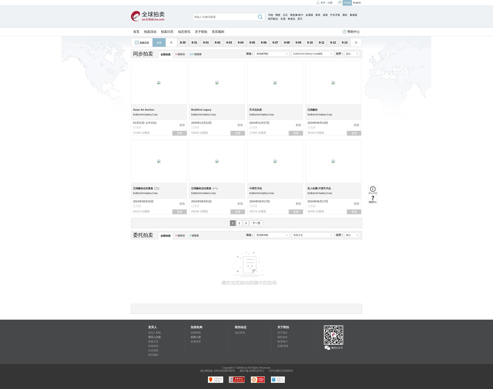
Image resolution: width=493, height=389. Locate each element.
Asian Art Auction (143, 109)
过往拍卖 (153, 350)
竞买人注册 (154, 337)
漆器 (325, 14)
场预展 (195, 54)
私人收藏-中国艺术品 (319, 188)
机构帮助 (196, 332)
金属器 (309, 14)
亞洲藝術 (313, 109)
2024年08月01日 (201, 201)
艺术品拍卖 (255, 109)
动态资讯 (184, 31)
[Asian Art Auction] (158, 82)
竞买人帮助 (154, 332)
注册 (330, 2)
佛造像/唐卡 (296, 14)
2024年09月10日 (318, 122)
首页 (136, 31)
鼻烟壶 (353, 14)
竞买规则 (218, 31)
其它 (300, 18)
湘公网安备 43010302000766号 (217, 370)
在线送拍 (153, 345)
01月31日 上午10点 (145, 122)
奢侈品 (291, 18)
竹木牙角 (335, 14)
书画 (270, 14)
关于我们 (283, 332)
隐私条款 (283, 337)
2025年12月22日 (201, 122)
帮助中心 (353, 31)
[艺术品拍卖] (275, 82)
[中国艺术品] (275, 161)
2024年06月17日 (259, 201)
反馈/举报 (283, 345)
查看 (179, 133)
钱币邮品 (273, 18)
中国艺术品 (255, 188)
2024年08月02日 (143, 201)
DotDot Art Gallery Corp (145, 114)
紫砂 (344, 14)
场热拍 (180, 54)
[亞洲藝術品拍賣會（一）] (217, 161)
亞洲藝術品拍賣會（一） (205, 188)
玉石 (285, 14)
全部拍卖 (166, 54)
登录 (323, 2)
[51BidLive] (147, 16)
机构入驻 (196, 337)
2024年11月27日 (259, 122)
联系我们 (283, 341)
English (357, 2)
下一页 (256, 223)
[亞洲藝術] (333, 82)
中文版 (347, 2)
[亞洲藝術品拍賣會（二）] (158, 161)
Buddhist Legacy (201, 109)
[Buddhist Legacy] (217, 82)
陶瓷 (277, 14)
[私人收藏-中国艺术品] (333, 161)
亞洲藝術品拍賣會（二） (147, 188)
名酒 (282, 18)
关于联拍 (201, 31)
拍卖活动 (150, 31)
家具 (317, 14)
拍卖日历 (167, 31)
